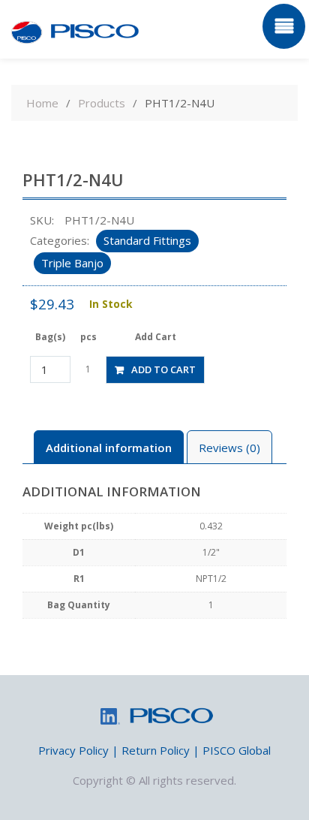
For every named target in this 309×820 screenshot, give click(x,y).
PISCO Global (236, 750)
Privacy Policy (73, 750)
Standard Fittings (147, 240)
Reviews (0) (229, 447)
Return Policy (156, 750)
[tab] (109, 447)
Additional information (109, 447)
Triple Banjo (72, 262)
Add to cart (163, 369)
